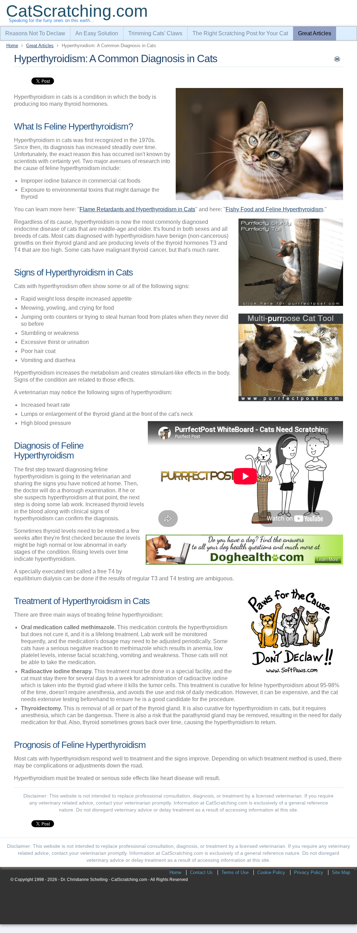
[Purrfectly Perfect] (290, 304)
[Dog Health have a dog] (244, 563)
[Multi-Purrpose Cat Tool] (290, 399)
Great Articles (40, 45)
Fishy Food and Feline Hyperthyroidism (274, 209)
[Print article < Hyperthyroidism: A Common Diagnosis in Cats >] (337, 60)
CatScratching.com (77, 11)
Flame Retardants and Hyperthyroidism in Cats (137, 209)
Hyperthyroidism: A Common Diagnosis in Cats (115, 58)
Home (12, 45)
